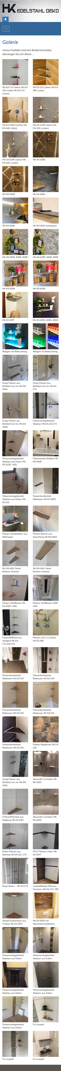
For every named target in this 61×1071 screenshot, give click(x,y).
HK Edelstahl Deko (30, 9)
